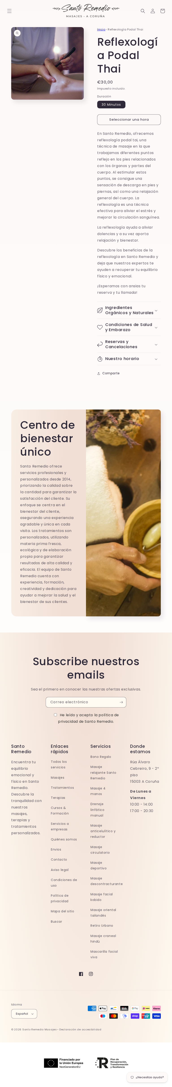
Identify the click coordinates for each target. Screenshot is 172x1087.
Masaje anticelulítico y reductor (103, 831)
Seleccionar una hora (129, 119)
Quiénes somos (64, 839)
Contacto (59, 859)
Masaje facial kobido (101, 897)
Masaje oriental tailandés (103, 913)
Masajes (57, 777)
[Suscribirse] (121, 702)
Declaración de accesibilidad (80, 1029)
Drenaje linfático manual (97, 809)
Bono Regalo (100, 757)
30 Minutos (111, 104)
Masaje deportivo (98, 865)
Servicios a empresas (60, 826)
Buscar (56, 921)
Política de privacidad (60, 898)
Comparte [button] (111, 373)
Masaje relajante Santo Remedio (103, 772)
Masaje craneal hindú (103, 939)
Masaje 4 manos (98, 791)
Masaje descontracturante (106, 881)
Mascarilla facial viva (104, 954)
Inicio (101, 29)
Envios (56, 849)
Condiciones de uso (64, 883)
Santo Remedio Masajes (39, 1029)
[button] (9, 11)
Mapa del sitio (62, 911)
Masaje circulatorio (100, 850)
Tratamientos (62, 787)
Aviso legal (60, 870)
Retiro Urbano (101, 925)
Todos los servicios (59, 764)
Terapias (58, 797)
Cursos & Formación (60, 811)
